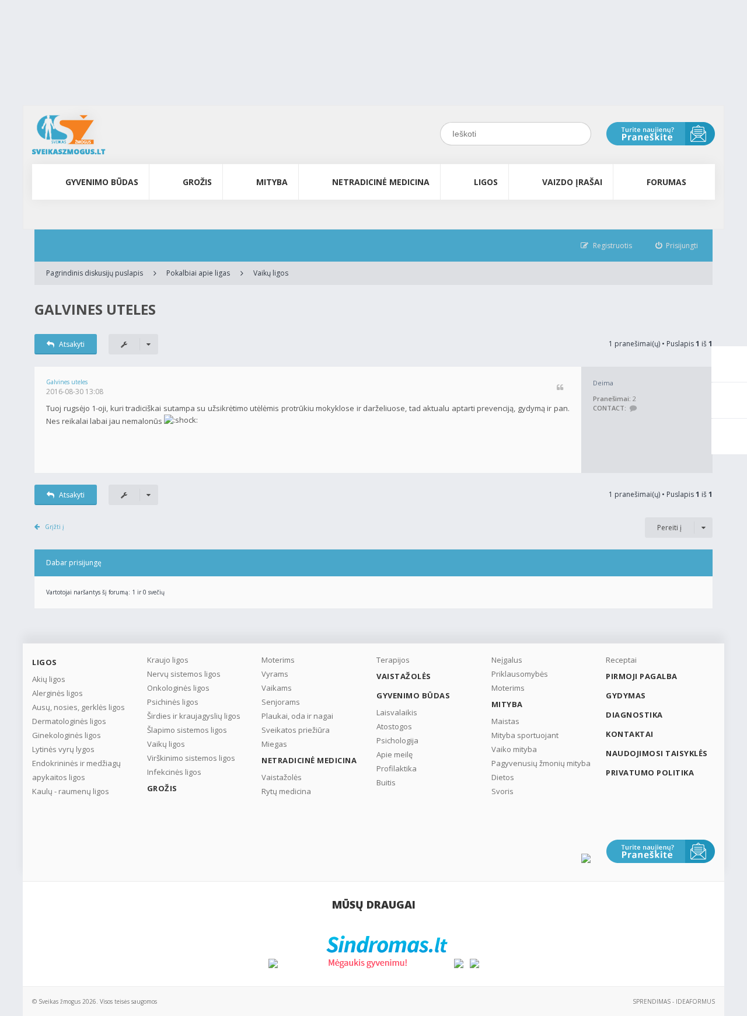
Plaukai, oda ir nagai (297, 716)
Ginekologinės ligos (66, 735)
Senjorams (280, 702)
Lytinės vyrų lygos (63, 749)
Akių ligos (48, 679)
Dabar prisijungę (74, 563)
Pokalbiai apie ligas (198, 273)
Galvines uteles (95, 309)
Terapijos (393, 660)
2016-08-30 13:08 (74, 391)
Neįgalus (506, 660)
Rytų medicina (286, 791)
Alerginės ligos (57, 693)
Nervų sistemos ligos (184, 674)
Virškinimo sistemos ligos (191, 758)
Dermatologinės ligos (69, 721)
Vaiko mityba (514, 749)
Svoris (502, 791)
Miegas (274, 744)
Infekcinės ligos (174, 772)
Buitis (386, 782)
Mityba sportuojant (524, 735)
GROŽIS (197, 181)
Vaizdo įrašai (572, 181)
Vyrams (274, 674)
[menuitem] (677, 245)
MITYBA (272, 181)
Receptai (621, 660)
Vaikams (276, 688)
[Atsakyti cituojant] (560, 388)
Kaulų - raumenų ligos (70, 791)
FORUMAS (666, 181)
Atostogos (394, 726)
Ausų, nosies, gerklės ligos (78, 707)
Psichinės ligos (172, 702)
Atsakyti (72, 344)
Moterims (278, 660)
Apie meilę (394, 754)
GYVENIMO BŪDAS (101, 181)
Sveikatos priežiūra (295, 730)
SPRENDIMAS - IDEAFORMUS (674, 1001)
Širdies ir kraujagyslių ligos (193, 716)
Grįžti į (54, 527)
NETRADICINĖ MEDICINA (381, 181)
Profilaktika (396, 768)
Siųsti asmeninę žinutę (633, 408)
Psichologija (397, 740)
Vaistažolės (281, 777)
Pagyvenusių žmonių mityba (541, 763)
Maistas (505, 721)
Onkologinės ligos (178, 688)
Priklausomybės (519, 674)
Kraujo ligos (168, 660)
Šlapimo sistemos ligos (187, 730)
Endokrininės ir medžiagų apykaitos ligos (76, 770)
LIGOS (486, 181)
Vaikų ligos (270, 273)
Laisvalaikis (396, 712)
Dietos (502, 777)
